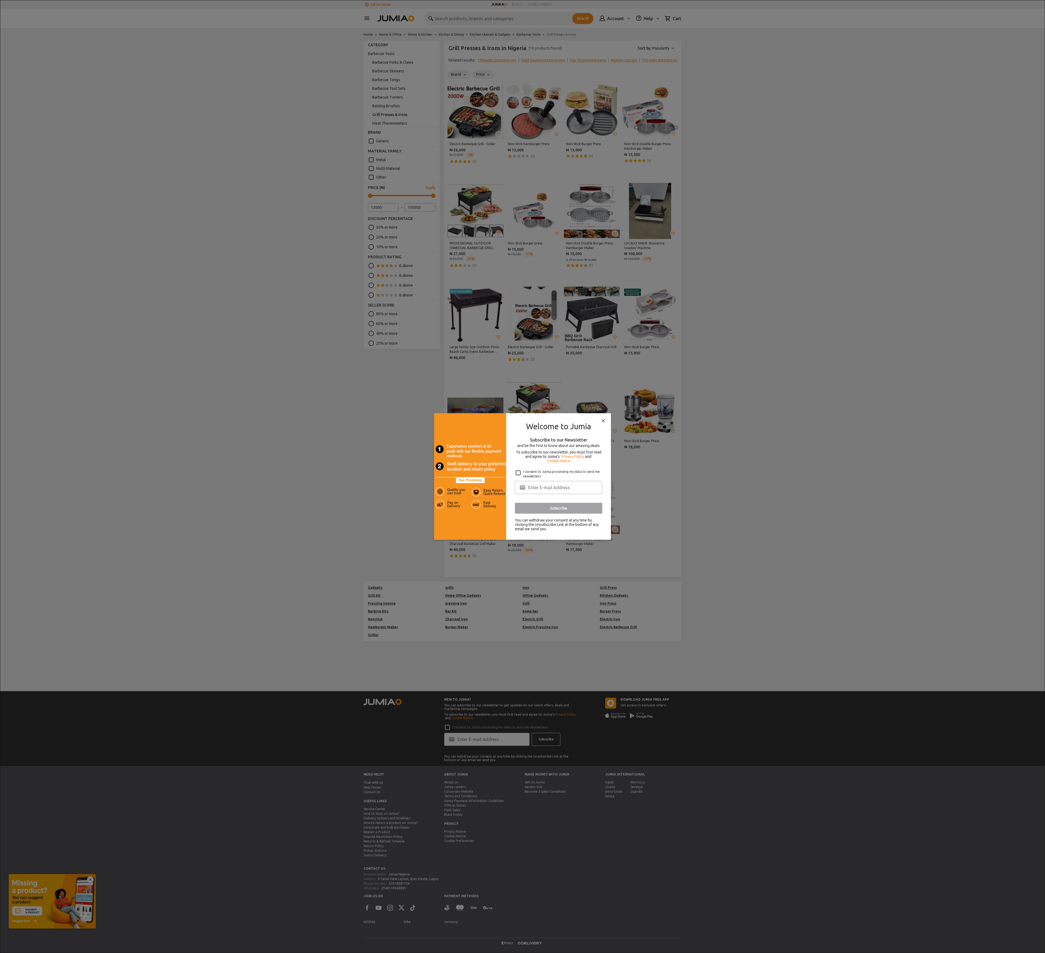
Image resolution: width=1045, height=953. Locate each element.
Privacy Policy (572, 456)
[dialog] (522, 476)
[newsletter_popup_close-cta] (603, 420)
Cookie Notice (558, 461)
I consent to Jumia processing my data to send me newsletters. (561, 474)
